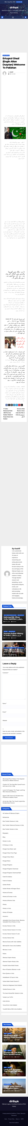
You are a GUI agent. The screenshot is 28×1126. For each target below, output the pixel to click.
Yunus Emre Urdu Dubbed (10, 1005)
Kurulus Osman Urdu (8, 937)
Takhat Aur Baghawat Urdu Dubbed (12, 985)
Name (5, 703)
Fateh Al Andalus (7, 876)
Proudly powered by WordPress (10, 1113)
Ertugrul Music (7, 861)
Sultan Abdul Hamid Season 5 (11, 981)
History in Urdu (7, 908)
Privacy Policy (11, 1119)
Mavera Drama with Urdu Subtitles (12, 941)
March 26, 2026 (9, 1073)
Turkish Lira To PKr (8, 997)
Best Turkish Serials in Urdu (10, 829)
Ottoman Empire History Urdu (11, 961)
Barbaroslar (6, 817)
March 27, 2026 (9, 1056)
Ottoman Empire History (9, 957)
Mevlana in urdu (7, 949)
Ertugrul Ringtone (7, 864)
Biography (5, 833)
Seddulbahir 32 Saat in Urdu (10, 977)
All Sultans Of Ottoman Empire (11, 813)
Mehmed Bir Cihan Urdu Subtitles (12, 945)
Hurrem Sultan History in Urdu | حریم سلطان (13, 634)
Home (5, 1119)
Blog (4, 837)
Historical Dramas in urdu (10, 896)
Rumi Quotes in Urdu (8, 973)
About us (18, 1119)
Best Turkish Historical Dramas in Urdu (13, 825)
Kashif (11, 72)
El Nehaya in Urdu (8, 845)
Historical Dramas (7, 892)
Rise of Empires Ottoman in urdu (11, 969)
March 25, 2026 (9, 1090)
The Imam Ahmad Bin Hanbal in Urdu (13, 993)
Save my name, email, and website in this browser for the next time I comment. (13, 732)
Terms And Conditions (14, 1122)
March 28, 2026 (9, 1040)
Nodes (4, 953)
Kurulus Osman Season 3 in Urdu (12, 929)
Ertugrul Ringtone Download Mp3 (12, 872)
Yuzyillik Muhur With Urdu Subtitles (12, 1009)
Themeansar (14, 1115)
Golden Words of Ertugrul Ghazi (11, 888)
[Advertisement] (14, 38)
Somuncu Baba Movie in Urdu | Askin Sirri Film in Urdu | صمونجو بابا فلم (20, 412)
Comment (6, 672)
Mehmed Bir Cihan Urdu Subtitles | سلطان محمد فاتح (13, 619)
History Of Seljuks (7, 912)
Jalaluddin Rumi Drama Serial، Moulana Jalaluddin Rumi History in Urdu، (13, 921)
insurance (5, 916)
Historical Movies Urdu (9, 900)
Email (4, 712)
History (5, 631)
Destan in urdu (7, 841)
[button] (23, 17)
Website (5, 720)
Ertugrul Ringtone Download (10, 868)
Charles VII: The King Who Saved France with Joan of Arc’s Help (14, 1054)
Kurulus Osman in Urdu (9, 926)
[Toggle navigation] (13, 17)
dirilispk (14, 7)
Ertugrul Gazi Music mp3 (9, 849)
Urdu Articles (6, 55)
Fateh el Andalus (7, 880)
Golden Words (6, 884)
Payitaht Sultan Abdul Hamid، (11, 965)
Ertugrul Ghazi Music (8, 857)
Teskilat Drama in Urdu (9, 989)
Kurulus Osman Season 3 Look (11, 933)
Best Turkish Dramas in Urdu (10, 615)
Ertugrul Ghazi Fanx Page (10, 853)
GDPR (22, 1119)
